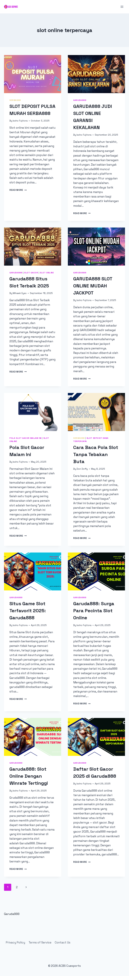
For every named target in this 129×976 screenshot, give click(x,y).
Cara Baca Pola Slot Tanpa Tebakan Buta (95, 454)
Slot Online (47, 272)
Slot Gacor (31, 272)
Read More (18, 190)
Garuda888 (79, 100)
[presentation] (32, 74)
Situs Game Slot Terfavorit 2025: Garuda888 (27, 610)
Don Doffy (82, 468)
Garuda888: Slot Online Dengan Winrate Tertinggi (28, 776)
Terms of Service (40, 942)
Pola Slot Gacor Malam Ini (25, 438)
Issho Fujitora (20, 120)
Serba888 (15, 100)
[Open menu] (122, 6)
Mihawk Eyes (20, 293)
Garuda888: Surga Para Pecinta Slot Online (93, 610)
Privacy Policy (15, 942)
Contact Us (62, 942)
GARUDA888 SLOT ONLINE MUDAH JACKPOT (92, 286)
